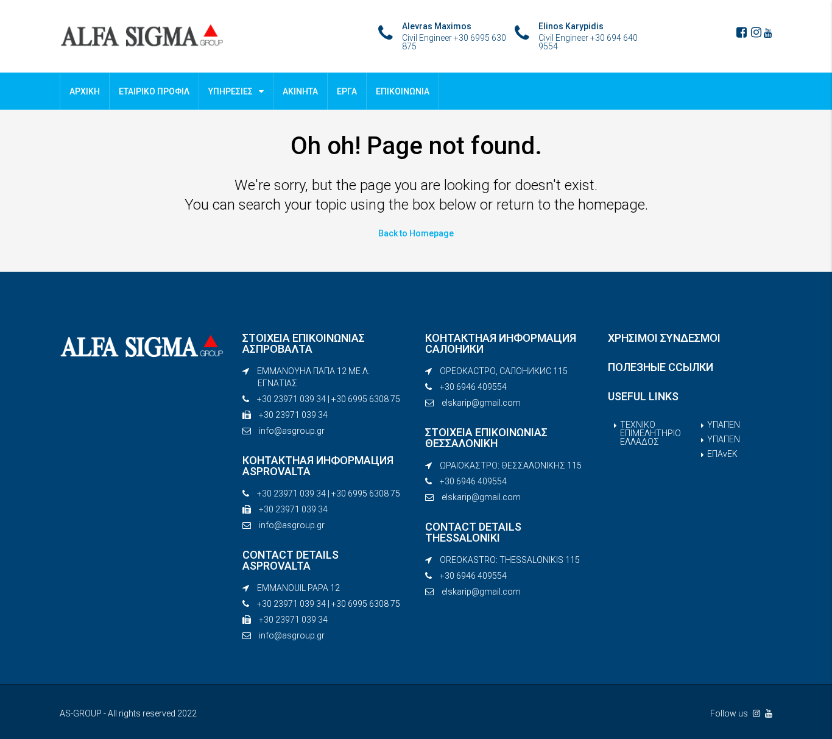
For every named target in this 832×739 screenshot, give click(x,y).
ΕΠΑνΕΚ (722, 454)
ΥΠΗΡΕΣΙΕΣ (230, 91)
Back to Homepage (416, 233)
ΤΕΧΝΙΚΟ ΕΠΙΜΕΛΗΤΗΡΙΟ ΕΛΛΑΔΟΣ (650, 433)
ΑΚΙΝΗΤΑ (300, 91)
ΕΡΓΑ (347, 91)
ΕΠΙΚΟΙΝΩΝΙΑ (402, 91)
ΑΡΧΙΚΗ (84, 91)
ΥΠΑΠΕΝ (723, 425)
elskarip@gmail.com (481, 403)
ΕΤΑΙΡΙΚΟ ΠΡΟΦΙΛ (154, 91)
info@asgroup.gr (292, 431)
